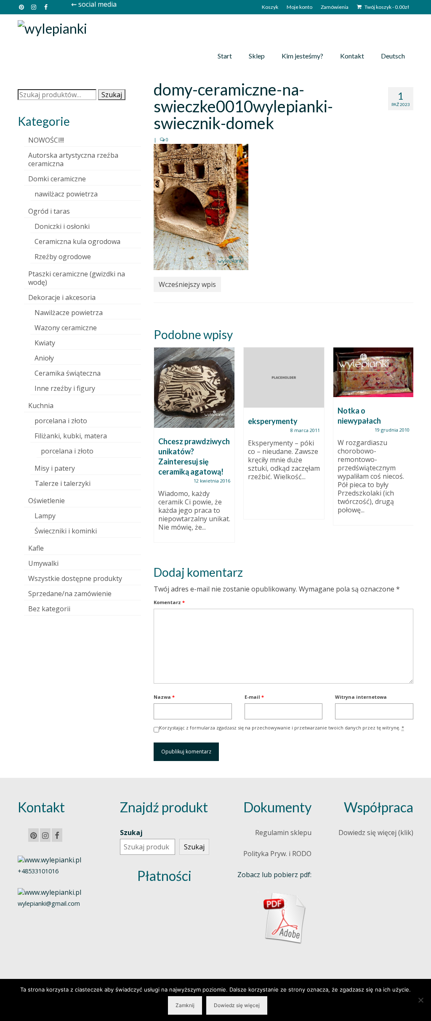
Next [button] (406, 449)
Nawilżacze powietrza (69, 312)
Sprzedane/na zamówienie (70, 593)
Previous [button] (161, 449)
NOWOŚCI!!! (46, 140)
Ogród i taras (49, 211)
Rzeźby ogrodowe (63, 256)
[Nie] (420, 1000)
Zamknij (185, 1005)
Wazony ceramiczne (66, 327)
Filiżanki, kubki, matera (71, 435)
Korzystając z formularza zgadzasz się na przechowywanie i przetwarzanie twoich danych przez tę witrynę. (281, 727)
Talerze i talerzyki (62, 483)
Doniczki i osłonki (62, 226)
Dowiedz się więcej (237, 1005)
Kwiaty (45, 342)
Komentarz (169, 602)
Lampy (45, 515)
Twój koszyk (386, 7)
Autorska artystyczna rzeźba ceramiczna (73, 159)
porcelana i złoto (61, 420)
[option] (194, 449)
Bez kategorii (49, 608)
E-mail (254, 697)
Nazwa (164, 697)
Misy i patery (55, 468)
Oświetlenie (46, 500)
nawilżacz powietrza (66, 194)
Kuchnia (40, 405)
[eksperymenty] (284, 377)
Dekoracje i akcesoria (62, 297)
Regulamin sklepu (283, 832)
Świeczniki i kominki (66, 531)
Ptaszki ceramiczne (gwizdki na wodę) (76, 278)
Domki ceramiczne (57, 178)
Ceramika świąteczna (68, 373)
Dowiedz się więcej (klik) (375, 832)
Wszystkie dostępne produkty (75, 578)
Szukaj (111, 94)
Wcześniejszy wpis (187, 284)
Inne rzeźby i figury (65, 388)
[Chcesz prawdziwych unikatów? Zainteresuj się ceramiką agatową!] (194, 387)
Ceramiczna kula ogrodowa (77, 241)
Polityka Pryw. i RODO (277, 853)
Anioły (44, 358)
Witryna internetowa (361, 697)
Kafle (36, 548)
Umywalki (43, 563)
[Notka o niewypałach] (373, 372)
